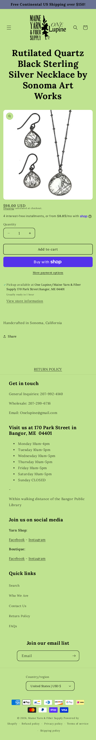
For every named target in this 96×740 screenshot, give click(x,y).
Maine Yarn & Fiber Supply (45, 718)
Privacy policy (53, 723)
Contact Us (17, 606)
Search (14, 585)
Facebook (17, 540)
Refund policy (31, 723)
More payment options (48, 272)
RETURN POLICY (48, 369)
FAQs (13, 626)
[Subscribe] (74, 656)
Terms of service (77, 723)
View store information (24, 301)
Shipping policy (50, 730)
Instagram (37, 540)
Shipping (8, 208)
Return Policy (19, 616)
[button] (9, 28)
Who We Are (19, 596)
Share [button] (12, 336)
